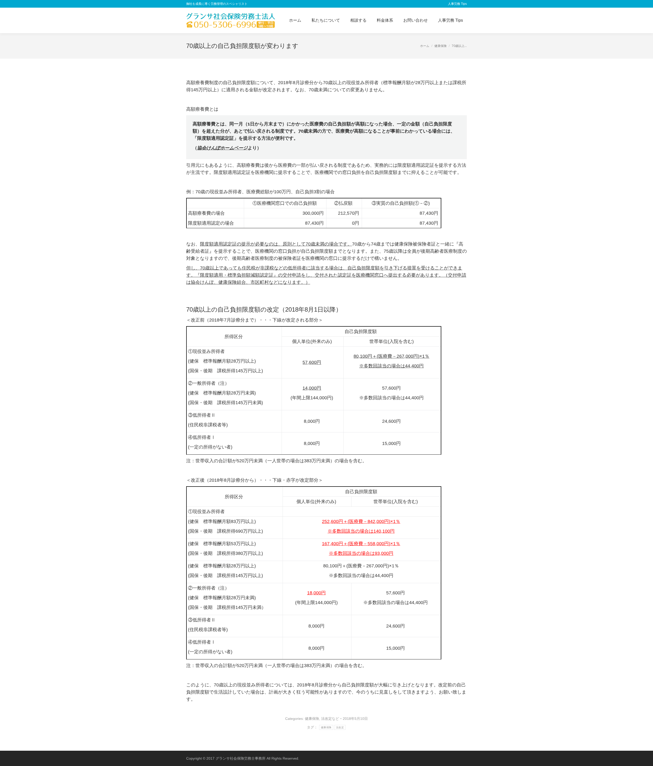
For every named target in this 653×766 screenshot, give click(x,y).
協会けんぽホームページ (222, 147)
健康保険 (312, 719)
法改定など (330, 719)
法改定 (340, 727)
